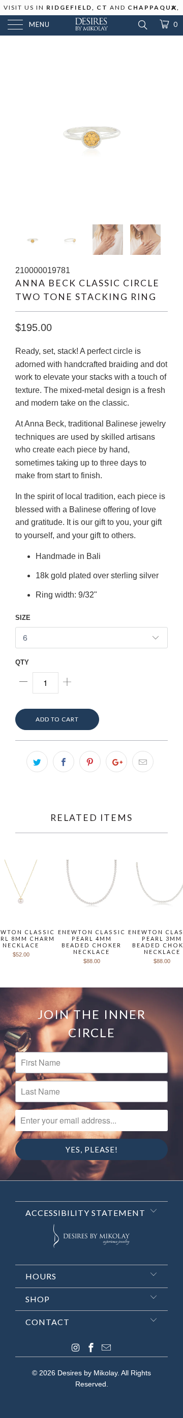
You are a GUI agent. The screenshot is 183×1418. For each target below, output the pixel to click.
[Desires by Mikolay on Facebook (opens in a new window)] (91, 1349)
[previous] (25, 132)
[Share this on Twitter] (37, 761)
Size (22, 617)
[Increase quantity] (67, 683)
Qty (22, 662)
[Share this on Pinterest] (90, 761)
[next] (158, 132)
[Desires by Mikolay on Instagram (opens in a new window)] (76, 1349)
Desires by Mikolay (87, 1373)
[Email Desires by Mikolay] (106, 1349)
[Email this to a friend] (143, 761)
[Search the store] (142, 24)
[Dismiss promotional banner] (174, 10)
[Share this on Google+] (116, 761)
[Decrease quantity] (24, 683)
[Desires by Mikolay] (91, 25)
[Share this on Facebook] (63, 761)
